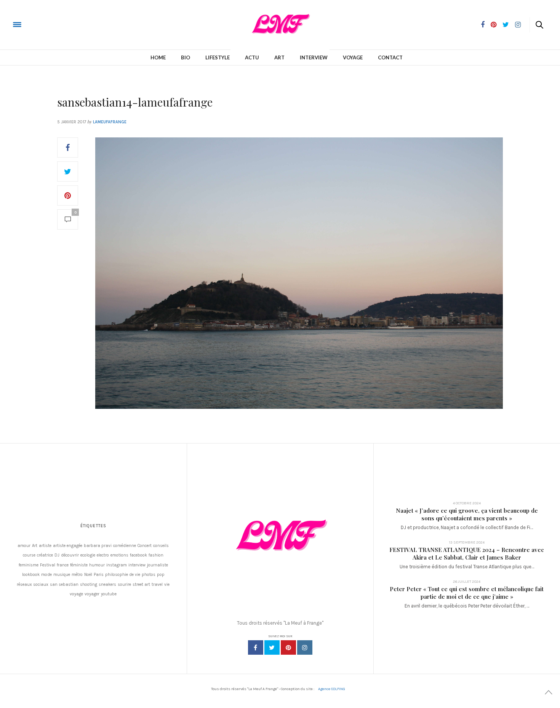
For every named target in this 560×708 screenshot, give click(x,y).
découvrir (70, 555)
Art (279, 57)
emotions (119, 555)
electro (103, 555)
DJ (56, 555)
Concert (145, 545)
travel (157, 584)
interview (137, 565)
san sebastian (64, 584)
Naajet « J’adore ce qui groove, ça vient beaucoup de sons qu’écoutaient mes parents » (467, 514)
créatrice (45, 555)
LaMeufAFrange (109, 122)
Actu (252, 57)
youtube (109, 594)
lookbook (31, 574)
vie (167, 584)
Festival (47, 565)
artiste (45, 545)
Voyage (353, 57)
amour (24, 545)
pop (161, 574)
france (63, 565)
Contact (390, 57)
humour (97, 565)
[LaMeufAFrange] (35, 24)
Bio (185, 57)
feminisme (28, 565)
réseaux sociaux (32, 584)
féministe (79, 565)
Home (158, 57)
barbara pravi (98, 545)
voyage (76, 594)
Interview (314, 57)
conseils (161, 545)
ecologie (87, 555)
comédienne (124, 545)
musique (61, 574)
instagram (116, 565)
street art (141, 584)
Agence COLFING (331, 689)
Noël (88, 574)
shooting (88, 584)
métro (77, 574)
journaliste (157, 565)
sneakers (107, 584)
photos (148, 574)
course (29, 555)
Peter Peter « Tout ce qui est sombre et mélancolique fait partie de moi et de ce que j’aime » (467, 592)
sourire (124, 584)
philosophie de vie (122, 574)
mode (46, 574)
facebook (138, 555)
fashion (156, 555)
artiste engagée (67, 545)
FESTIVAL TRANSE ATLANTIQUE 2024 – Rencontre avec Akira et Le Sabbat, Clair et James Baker (466, 553)
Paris (99, 574)
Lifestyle (217, 57)
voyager (92, 594)
